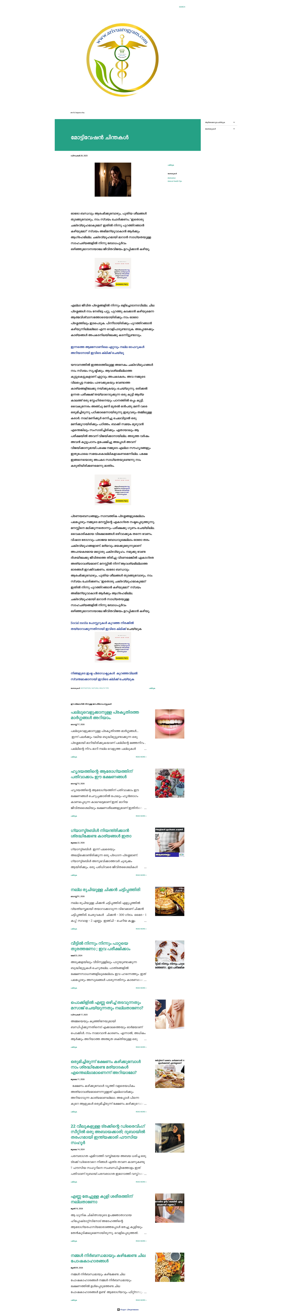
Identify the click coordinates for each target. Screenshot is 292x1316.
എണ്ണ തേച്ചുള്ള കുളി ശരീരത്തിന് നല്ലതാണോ (101, 1198)
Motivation (172, 178)
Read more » (141, 757)
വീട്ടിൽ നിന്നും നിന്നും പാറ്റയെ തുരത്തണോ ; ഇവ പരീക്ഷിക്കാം (100, 945)
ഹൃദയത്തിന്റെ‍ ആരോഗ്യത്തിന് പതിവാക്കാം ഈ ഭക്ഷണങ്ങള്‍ (101, 773)
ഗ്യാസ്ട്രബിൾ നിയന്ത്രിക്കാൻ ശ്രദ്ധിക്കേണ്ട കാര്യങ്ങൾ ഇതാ (101, 833)
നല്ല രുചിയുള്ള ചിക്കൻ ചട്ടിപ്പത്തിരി (105, 889)
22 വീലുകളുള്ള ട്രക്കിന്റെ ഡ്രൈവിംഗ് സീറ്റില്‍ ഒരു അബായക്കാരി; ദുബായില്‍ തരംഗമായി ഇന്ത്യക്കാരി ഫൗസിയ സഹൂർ (108, 1134)
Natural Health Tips (175, 181)
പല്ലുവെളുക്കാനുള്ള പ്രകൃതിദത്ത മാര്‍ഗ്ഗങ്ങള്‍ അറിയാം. (105, 714)
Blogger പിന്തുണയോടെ (129, 1309)
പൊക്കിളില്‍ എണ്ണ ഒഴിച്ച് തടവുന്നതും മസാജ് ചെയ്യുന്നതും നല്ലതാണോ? (107, 1005)
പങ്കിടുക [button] (171, 165)
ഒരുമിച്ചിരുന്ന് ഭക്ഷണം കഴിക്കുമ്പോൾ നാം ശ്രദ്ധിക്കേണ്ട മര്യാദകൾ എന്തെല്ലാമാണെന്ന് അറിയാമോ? (106, 1067)
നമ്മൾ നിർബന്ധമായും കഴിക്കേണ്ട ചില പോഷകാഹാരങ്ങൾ (108, 1258)
